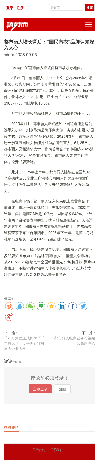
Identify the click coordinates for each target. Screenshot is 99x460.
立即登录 (40, 389)
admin (9, 54)
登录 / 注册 (15, 7)
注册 (63, 389)
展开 (88, 24)
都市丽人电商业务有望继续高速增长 (74, 340)
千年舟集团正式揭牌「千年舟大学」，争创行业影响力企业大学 (24, 343)
